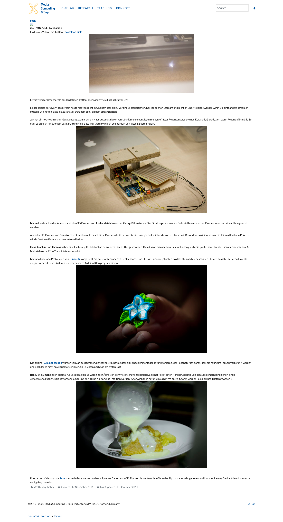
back (33, 20)
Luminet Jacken (53, 363)
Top (253, 503)
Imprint (58, 515)
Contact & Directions (39, 515)
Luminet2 (74, 259)
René (63, 478)
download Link (73, 32)
